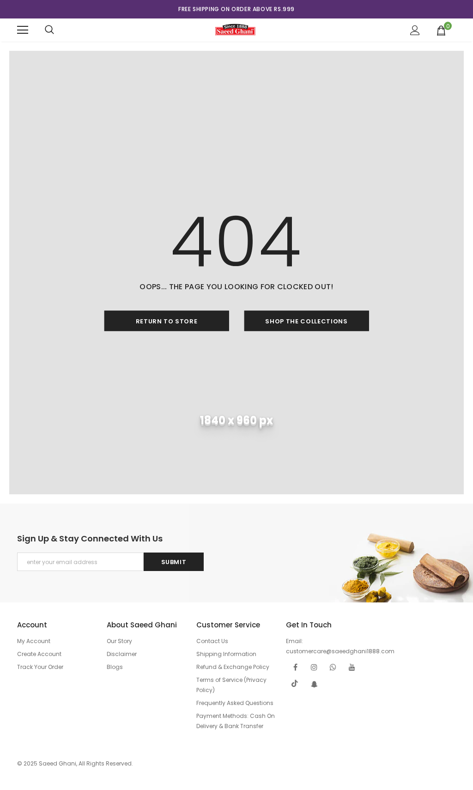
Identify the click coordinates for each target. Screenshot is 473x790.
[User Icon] (415, 30)
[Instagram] (314, 666)
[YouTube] (352, 666)
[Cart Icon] (441, 30)
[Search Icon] (49, 30)
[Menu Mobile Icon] (22, 30)
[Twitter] (295, 683)
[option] (236, 9)
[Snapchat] (314, 683)
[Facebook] (295, 666)
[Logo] (235, 30)
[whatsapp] (333, 666)
